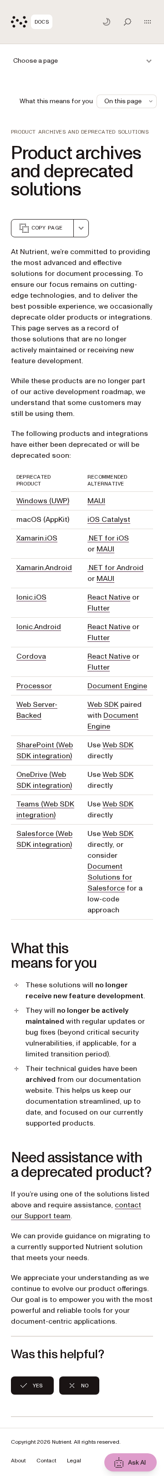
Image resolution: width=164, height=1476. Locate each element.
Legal (74, 1461)
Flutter (98, 608)
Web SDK (102, 705)
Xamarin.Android (44, 568)
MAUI (96, 501)
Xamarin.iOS (36, 538)
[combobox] (81, 228)
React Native (108, 597)
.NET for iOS (108, 538)
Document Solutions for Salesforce (109, 877)
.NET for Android (115, 568)
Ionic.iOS (31, 597)
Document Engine (117, 686)
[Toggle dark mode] (106, 22)
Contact (46, 1461)
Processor (34, 686)
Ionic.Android (38, 627)
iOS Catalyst (108, 520)
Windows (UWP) (42, 501)
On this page (123, 101)
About (18, 1461)
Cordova (31, 656)
